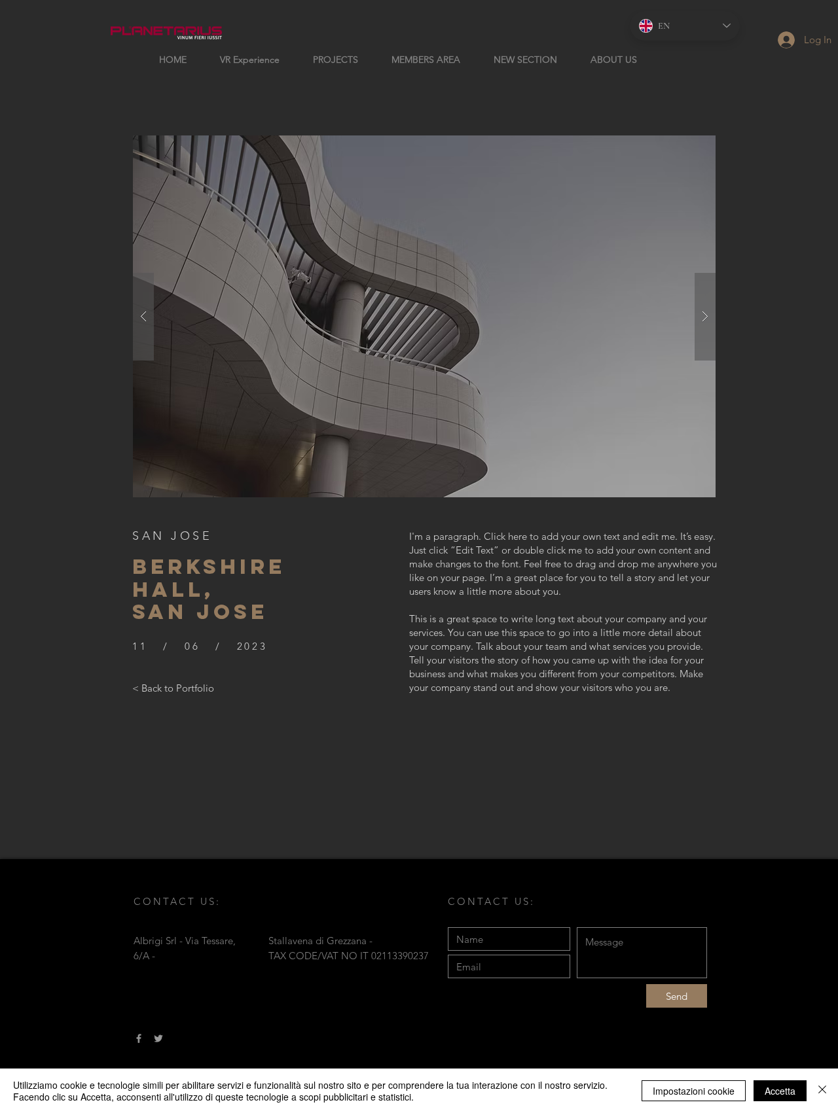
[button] (424, 316)
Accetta (780, 1090)
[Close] (822, 1091)
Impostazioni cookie (694, 1090)
